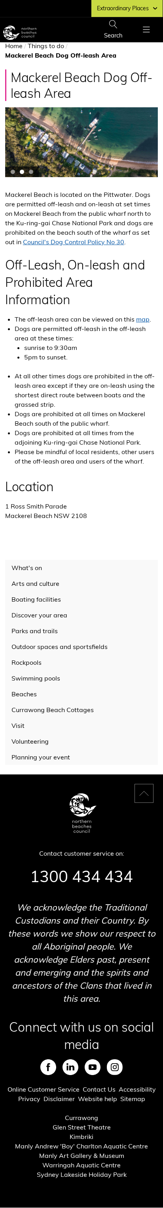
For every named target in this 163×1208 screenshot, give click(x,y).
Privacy (29, 1099)
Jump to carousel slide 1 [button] (13, 172)
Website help (97, 1099)
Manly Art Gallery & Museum (81, 1155)
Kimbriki (81, 1137)
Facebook (48, 1067)
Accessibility (137, 1089)
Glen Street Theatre (82, 1127)
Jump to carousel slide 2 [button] (22, 172)
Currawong (81, 1118)
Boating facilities (36, 599)
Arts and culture (35, 583)
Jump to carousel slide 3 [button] (31, 172)
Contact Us (99, 1089)
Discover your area (39, 615)
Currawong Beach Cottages (52, 710)
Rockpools (26, 662)
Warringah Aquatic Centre (81, 1165)
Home (14, 46)
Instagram (115, 1067)
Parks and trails (34, 631)
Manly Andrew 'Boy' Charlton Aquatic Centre (81, 1146)
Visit (18, 725)
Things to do (46, 46)
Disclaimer (59, 1099)
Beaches (24, 694)
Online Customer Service (44, 1089)
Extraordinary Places (123, 8)
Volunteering (30, 741)
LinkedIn (70, 1067)
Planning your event (40, 757)
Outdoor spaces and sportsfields (59, 647)
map (143, 319)
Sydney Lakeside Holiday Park (82, 1174)
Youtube (92, 1067)
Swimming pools (35, 678)
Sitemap (132, 1099)
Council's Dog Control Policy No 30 (73, 242)
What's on (26, 568)
